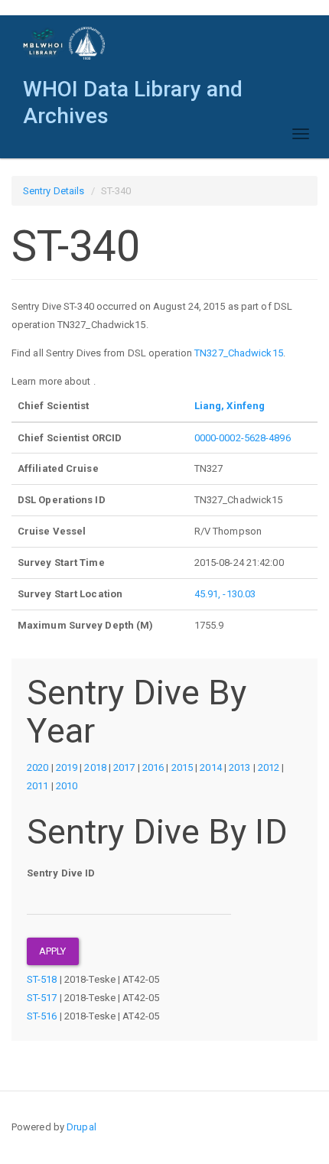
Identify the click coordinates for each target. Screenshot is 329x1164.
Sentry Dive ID (61, 873)
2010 (66, 786)
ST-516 (42, 1016)
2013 (239, 767)
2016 (153, 767)
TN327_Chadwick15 (238, 353)
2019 (66, 767)
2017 (124, 767)
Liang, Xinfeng (229, 405)
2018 (95, 767)
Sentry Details (53, 191)
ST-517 (42, 997)
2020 (37, 767)
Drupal (81, 1127)
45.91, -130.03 (225, 594)
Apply (53, 951)
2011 (37, 786)
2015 (182, 767)
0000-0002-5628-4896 (242, 438)
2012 (268, 767)
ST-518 (42, 979)
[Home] (64, 43)
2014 (210, 767)
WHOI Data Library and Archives (133, 92)
